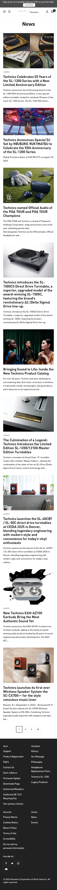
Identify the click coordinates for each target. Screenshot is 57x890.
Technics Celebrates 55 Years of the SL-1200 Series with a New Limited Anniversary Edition (27, 80)
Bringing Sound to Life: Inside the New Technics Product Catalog (28, 371)
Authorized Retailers (13, 789)
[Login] (47, 12)
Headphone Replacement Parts (40, 769)
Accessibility (9, 838)
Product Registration (13, 756)
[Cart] (52, 11)
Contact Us (8, 767)
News (34, 817)
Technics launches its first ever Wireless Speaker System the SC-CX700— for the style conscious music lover (26, 693)
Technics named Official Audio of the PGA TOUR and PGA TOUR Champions (27, 211)
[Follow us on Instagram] (18, 863)
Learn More (29, 5)
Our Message (37, 756)
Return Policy (10, 827)
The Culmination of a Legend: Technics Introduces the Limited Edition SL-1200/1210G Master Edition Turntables (27, 446)
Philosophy (36, 761)
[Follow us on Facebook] (6, 863)
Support (7, 751)
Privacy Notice (10, 817)
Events (34, 822)
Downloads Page (11, 783)
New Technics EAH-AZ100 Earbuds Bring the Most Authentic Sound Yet (22, 617)
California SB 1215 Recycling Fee (12, 796)
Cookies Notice (10, 822)
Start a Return (10, 772)
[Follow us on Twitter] (12, 863)
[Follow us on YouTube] (6, 869)
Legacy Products (39, 782)
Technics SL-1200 (40, 776)
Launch (6, 72)
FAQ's (6, 761)
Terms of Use (9, 833)
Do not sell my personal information (13, 846)
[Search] (9, 11)
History (34, 751)
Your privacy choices (13, 803)
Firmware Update (11, 778)
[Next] (38, 729)
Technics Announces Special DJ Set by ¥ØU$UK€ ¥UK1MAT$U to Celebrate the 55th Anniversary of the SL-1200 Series (27, 146)
